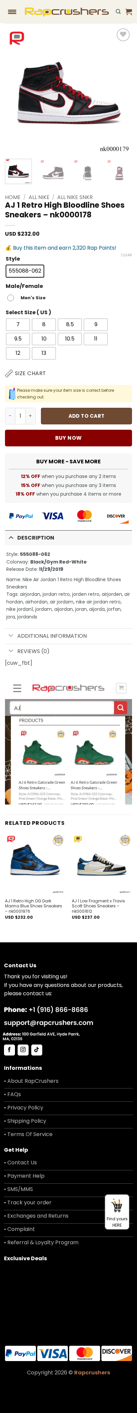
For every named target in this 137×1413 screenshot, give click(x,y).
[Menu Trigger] (12, 11)
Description (35, 538)
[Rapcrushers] (67, 12)
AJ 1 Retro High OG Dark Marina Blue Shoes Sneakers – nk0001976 (33, 906)
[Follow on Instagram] (23, 1050)
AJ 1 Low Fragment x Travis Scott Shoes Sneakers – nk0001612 (98, 906)
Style (13, 259)
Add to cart (86, 415)
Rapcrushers (92, 1372)
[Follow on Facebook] (9, 1050)
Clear (126, 255)
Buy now (68, 437)
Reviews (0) (33, 651)
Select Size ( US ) (28, 313)
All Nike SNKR (75, 197)
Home (13, 197)
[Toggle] (11, 537)
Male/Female (24, 286)
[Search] (118, 11)
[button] (128, 11)
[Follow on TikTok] (36, 1050)
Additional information (52, 636)
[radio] (25, 271)
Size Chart (30, 373)
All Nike (39, 197)
